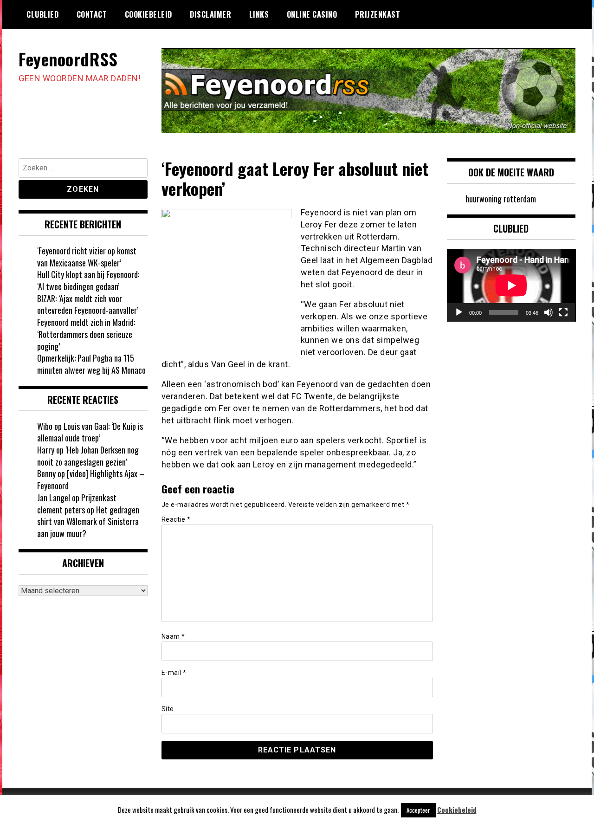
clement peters (61, 510)
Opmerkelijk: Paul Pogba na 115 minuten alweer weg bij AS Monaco (91, 364)
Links (259, 14)
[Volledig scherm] (563, 312)
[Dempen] (548, 312)
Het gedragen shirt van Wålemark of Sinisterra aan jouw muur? (88, 521)
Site (167, 709)
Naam (173, 636)
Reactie (176, 519)
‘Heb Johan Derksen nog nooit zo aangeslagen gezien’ (88, 456)
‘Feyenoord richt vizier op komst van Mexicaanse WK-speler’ (86, 257)
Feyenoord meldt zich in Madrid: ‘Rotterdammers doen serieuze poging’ (86, 334)
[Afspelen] (459, 312)
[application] (511, 285)
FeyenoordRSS (68, 58)
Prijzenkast (377, 14)
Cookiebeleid (148, 14)
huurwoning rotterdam (500, 199)
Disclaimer (210, 14)
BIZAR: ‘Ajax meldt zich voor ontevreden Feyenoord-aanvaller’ (87, 304)
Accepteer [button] (418, 810)
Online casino (312, 14)
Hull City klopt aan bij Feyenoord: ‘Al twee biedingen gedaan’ (88, 280)
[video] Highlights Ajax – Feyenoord (90, 479)
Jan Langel (53, 498)
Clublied (42, 14)
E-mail (174, 672)
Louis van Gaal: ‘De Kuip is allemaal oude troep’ (90, 432)
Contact (92, 14)
